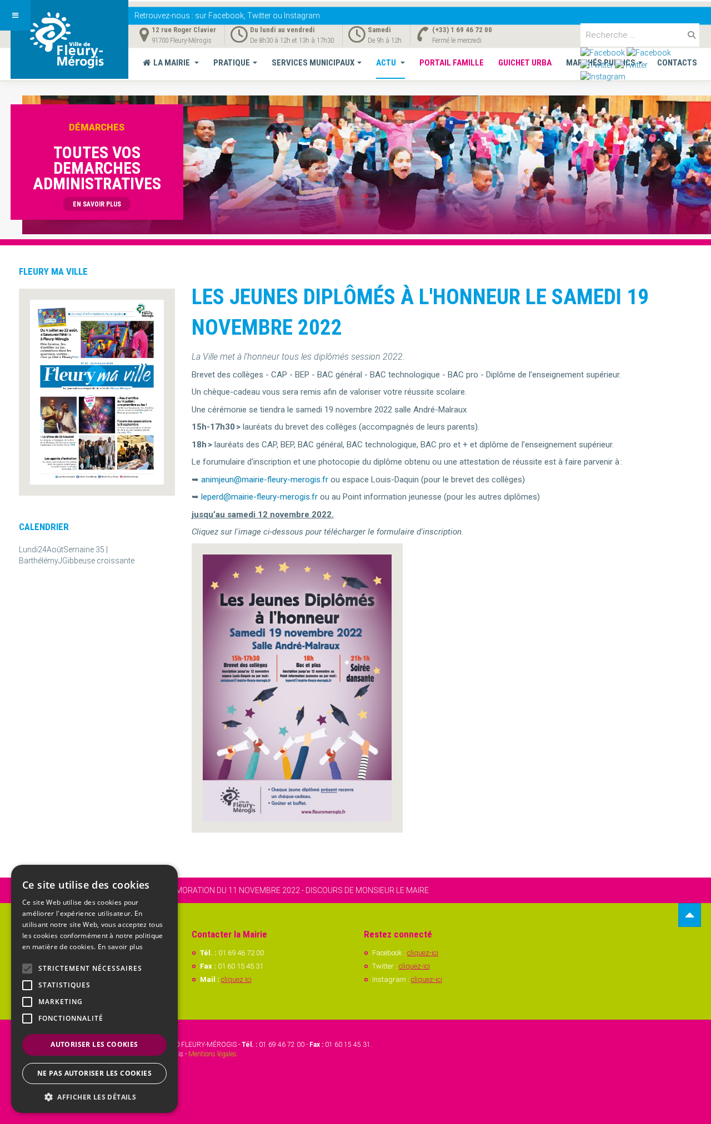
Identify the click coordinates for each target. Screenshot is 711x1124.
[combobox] (639, 35)
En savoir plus (120, 946)
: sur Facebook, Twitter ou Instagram (227, 15)
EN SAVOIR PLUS (97, 204)
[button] (94, 1096)
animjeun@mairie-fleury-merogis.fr (264, 480)
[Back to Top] (689, 915)
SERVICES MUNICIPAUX (313, 63)
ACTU (387, 63)
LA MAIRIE (172, 63)
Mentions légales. (213, 1054)
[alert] (94, 989)
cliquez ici (236, 979)
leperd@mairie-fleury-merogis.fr (259, 497)
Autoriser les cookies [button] (94, 1044)
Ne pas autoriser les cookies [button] (94, 1073)
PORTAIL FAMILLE (451, 63)
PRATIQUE (231, 63)
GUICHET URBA (525, 63)
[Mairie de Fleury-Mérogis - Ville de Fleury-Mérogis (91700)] (69, 39)
